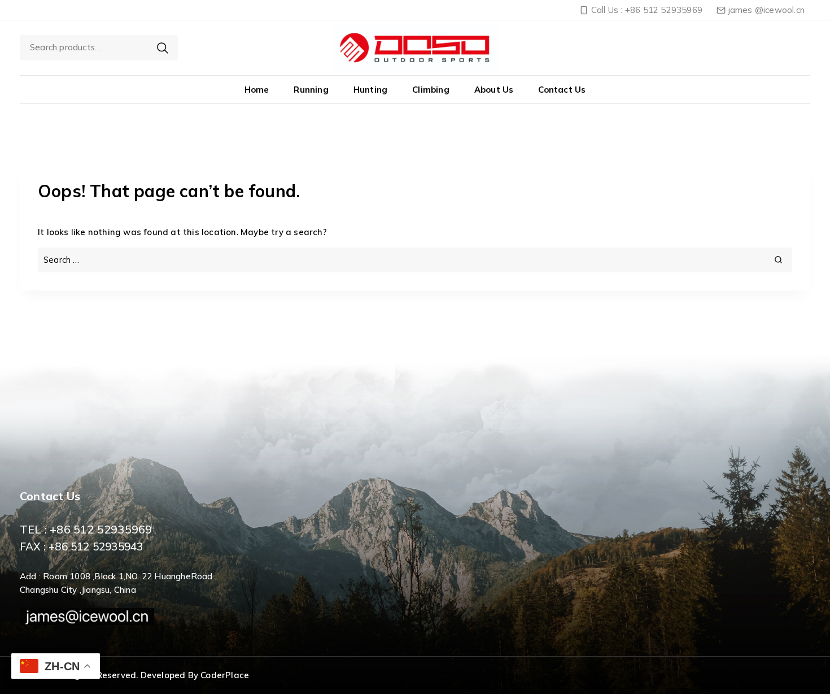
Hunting (370, 89)
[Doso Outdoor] (415, 47)
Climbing (430, 89)
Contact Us (562, 89)
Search (162, 48)
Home (256, 89)
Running (311, 89)
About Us (494, 89)
